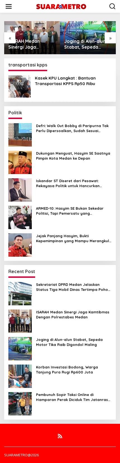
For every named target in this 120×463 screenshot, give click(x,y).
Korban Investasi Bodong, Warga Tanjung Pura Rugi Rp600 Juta (87, 44)
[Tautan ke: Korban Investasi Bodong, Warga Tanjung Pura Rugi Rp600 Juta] (20, 375)
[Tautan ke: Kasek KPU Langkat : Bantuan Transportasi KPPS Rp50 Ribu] (19, 86)
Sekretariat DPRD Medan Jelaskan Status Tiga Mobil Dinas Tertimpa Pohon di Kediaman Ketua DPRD (73, 287)
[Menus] (8, 6)
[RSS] (60, 436)
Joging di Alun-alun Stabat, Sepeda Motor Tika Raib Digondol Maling (33, 44)
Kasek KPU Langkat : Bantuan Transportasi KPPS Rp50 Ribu (65, 80)
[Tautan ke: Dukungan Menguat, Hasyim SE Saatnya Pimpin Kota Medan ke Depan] (20, 162)
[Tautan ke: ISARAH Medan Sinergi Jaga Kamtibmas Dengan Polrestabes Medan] (20, 320)
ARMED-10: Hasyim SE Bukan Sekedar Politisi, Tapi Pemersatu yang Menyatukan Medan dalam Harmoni (70, 211)
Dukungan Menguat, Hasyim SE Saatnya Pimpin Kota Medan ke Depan (73, 155)
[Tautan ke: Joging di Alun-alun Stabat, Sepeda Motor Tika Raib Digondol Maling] (20, 348)
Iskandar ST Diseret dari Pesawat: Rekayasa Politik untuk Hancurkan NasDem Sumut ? (68, 183)
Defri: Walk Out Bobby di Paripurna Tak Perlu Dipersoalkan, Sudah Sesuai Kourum (72, 128)
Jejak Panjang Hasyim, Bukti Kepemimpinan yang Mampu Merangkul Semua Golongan (72, 238)
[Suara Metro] (61, 6)
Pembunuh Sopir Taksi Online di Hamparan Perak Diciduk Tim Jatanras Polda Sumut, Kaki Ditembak (72, 397)
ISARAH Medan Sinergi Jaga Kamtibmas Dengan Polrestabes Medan (72, 314)
